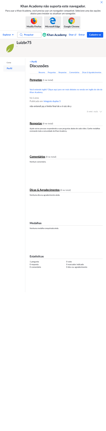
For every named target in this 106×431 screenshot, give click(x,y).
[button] (10, 48)
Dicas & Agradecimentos (91, 72)
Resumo (42, 72)
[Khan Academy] (55, 35)
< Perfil (33, 62)
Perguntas (52, 72)
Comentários (74, 72)
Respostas (63, 72)
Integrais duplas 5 (52, 101)
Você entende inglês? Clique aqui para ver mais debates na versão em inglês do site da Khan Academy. (66, 91)
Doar (71, 35)
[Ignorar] (101, 2)
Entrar (82, 35)
